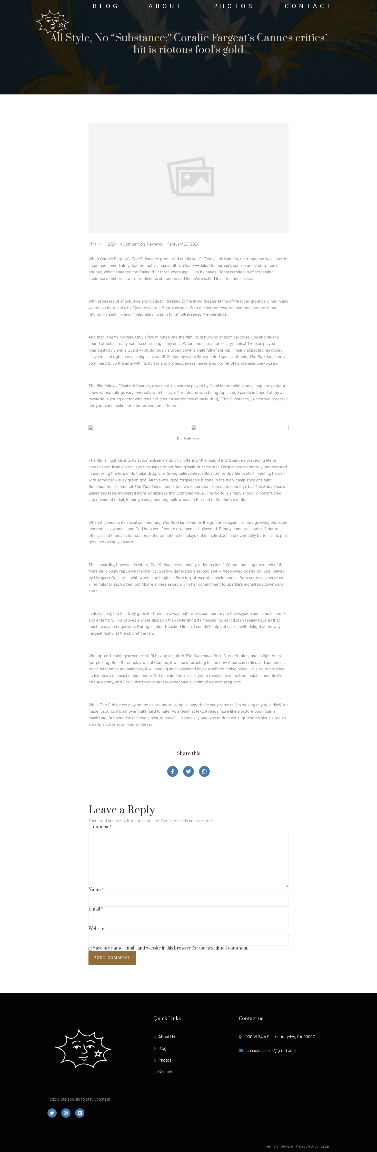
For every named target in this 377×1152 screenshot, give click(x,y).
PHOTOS (234, 6)
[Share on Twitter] (188, 771)
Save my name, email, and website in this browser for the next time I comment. (170, 948)
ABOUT (166, 6)
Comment (99, 827)
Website (96, 929)
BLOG (106, 6)
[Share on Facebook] (172, 771)
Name (95, 890)
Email (95, 909)
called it (211, 278)
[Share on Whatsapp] (204, 771)
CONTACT (309, 6)
